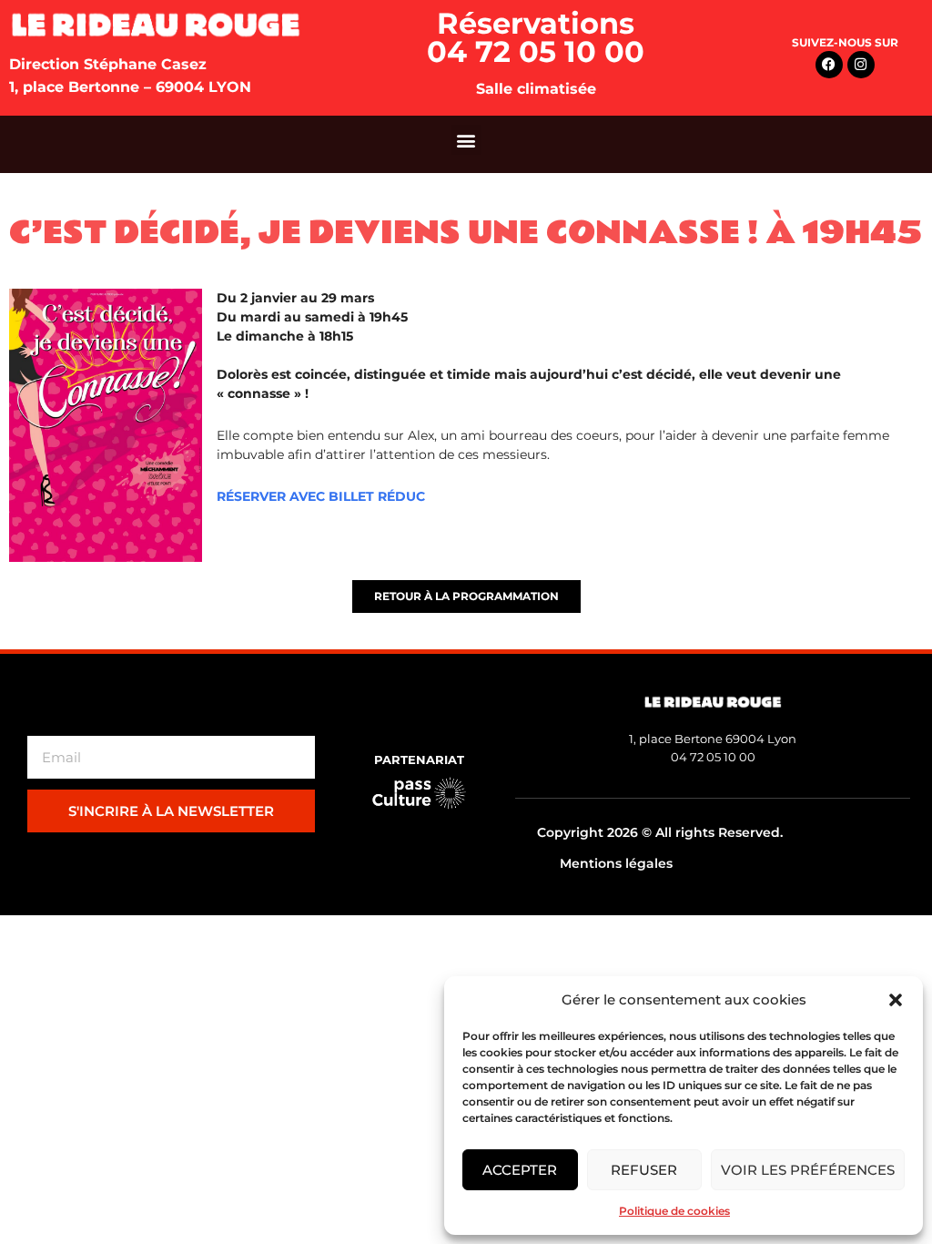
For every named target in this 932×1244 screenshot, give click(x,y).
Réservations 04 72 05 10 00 (535, 37)
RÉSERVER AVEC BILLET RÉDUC (321, 496)
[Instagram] (861, 64)
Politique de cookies (674, 1211)
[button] (895, 1000)
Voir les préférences (808, 1169)
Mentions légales (616, 863)
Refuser (644, 1169)
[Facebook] (829, 64)
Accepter (519, 1169)
